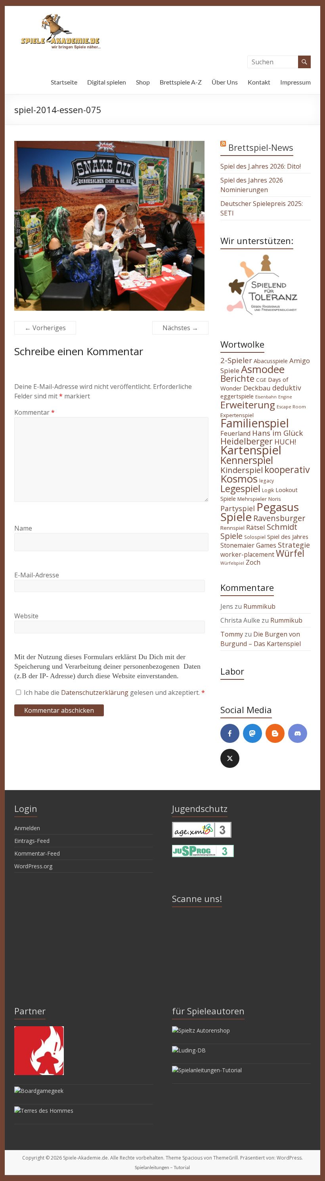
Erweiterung (247, 404)
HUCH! (285, 441)
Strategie (294, 545)
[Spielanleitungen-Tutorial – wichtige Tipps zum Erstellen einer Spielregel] (207, 1070)
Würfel (290, 553)
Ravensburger (279, 518)
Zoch (253, 562)
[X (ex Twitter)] (229, 758)
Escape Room (291, 407)
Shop (143, 82)
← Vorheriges (45, 327)
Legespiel (240, 488)
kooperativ (287, 469)
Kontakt (259, 82)
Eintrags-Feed (32, 840)
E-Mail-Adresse (36, 575)
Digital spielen (106, 82)
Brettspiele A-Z (181, 82)
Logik (268, 490)
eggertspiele (237, 396)
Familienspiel (254, 423)
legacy (266, 480)
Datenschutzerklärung (95, 692)
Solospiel (255, 537)
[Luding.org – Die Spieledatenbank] (189, 1050)
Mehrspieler (252, 498)
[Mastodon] (252, 733)
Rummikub (259, 606)
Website (26, 616)
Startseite (64, 82)
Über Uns (225, 82)
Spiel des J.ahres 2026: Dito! (260, 166)
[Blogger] (275, 733)
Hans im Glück (277, 433)
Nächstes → (180, 327)
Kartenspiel (250, 450)
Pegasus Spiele (259, 511)
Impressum (295, 82)
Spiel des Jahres (287, 536)
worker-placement (247, 554)
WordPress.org (33, 866)
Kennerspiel (246, 460)
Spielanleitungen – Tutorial (162, 1167)
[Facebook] (229, 733)
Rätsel (255, 527)
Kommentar (34, 412)
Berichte (237, 378)
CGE (261, 379)
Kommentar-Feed (37, 853)
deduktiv (286, 387)
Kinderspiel (241, 469)
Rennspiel (232, 527)
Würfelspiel (232, 563)
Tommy (231, 634)
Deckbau (257, 387)
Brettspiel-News (260, 147)
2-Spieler (236, 360)
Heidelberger (246, 441)
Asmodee (263, 369)
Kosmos (239, 478)
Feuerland (235, 433)
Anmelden (27, 828)
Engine (285, 397)
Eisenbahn (266, 397)
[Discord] (297, 733)
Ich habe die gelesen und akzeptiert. (114, 692)
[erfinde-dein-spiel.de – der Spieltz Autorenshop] (201, 1030)
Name (23, 528)
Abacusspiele (271, 361)
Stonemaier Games (248, 545)
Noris (274, 498)
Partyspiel (237, 508)
